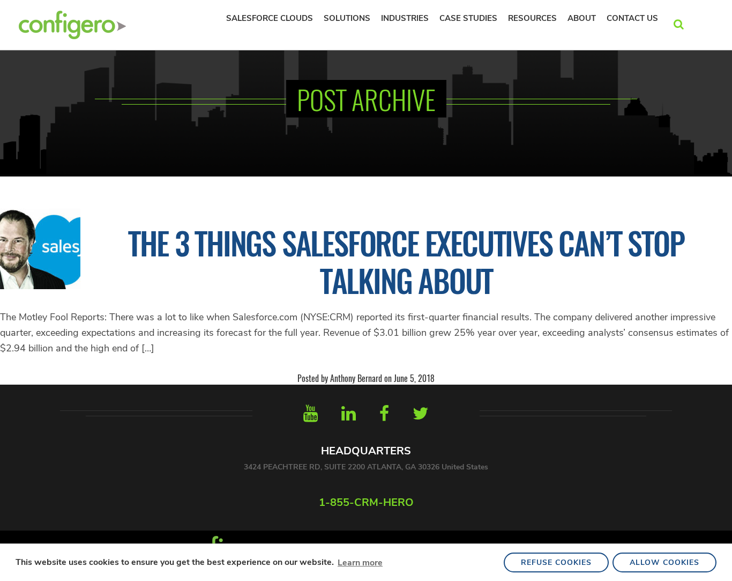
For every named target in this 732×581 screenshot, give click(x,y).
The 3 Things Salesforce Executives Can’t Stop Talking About (406, 261)
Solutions (347, 18)
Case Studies (468, 18)
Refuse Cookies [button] (556, 562)
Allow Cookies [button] (664, 562)
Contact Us (632, 18)
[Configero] (72, 23)
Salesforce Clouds (269, 18)
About (581, 18)
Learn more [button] (360, 563)
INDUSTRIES (405, 18)
